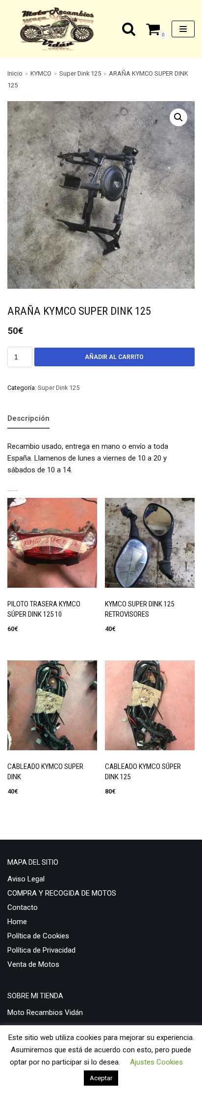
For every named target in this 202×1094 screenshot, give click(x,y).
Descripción (28, 418)
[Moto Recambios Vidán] (60, 29)
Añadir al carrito (114, 357)
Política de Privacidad (41, 950)
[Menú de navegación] (183, 29)
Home (17, 921)
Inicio (15, 73)
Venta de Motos (33, 964)
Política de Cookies (38, 935)
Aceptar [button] (101, 1078)
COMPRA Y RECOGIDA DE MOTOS (61, 893)
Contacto (22, 907)
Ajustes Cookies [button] (156, 1062)
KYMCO (40, 73)
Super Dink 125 (80, 73)
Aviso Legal (26, 879)
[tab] (28, 419)
